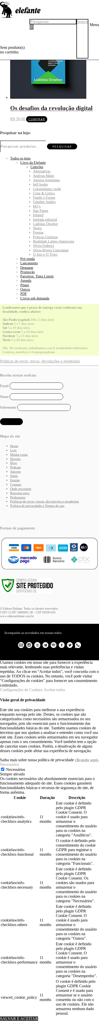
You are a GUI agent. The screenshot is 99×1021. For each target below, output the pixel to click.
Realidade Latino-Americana (53, 241)
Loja (13, 450)
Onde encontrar (20, 489)
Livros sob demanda (34, 298)
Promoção (27, 272)
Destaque (26, 268)
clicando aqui (86, 760)
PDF (23, 294)
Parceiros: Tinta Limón (37, 276)
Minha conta (19, 454)
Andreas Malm (43, 176)
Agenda (25, 280)
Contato (15, 484)
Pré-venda (27, 259)
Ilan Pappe (40, 211)
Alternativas (41, 171)
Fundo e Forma (44, 197)
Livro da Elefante (33, 163)
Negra (37, 228)
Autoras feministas (46, 180)
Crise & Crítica (44, 193)
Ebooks (15, 459)
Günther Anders (44, 202)
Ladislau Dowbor (45, 224)
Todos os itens (20, 158)
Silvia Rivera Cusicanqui (51, 250)
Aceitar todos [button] (54, 690)
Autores (15, 471)
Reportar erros (19, 493)
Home (14, 446)
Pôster (24, 285)
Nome (4, 397)
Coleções (36, 167)
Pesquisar (62, 146)
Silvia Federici (43, 246)
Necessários (15, 769)
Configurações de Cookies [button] (21, 690)
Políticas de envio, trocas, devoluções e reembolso (40, 361)
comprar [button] (36, 119)
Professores (17, 497)
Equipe (15, 480)
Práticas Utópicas (45, 237)
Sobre (14, 476)
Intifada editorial (45, 219)
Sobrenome (8, 407)
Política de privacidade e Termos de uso (37, 506)
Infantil (38, 215)
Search (82, 21)
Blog (13, 463)
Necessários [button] (9, 764)
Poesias (38, 232)
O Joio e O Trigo (45, 254)
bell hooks (40, 184)
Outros (25, 289)
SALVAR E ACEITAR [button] (19, 1018)
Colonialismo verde (47, 189)
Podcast (15, 467)
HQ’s (36, 206)
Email (4, 386)
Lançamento (29, 263)
